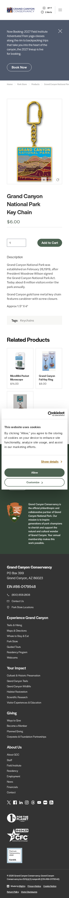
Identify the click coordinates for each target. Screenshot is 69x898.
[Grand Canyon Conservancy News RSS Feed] (51, 802)
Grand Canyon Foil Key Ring (47, 377)
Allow (34, 472)
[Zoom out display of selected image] (50, 179)
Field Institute (14, 765)
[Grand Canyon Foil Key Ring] (49, 361)
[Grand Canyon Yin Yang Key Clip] (20, 404)
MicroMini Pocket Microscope (19, 377)
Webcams (12, 657)
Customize (32, 482)
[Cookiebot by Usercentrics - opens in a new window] (49, 413)
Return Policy (13, 891)
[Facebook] (15, 802)
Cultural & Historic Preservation (23, 675)
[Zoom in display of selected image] (44, 179)
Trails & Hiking (14, 625)
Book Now (19, 67)
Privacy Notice (34, 886)
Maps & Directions (17, 630)
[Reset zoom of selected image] (57, 179)
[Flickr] (45, 802)
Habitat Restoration (17, 691)
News (10, 781)
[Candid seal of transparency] (34, 855)
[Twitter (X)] (9, 802)
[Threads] (33, 802)
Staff (9, 760)
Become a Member (17, 726)
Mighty (22, 886)
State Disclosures (29, 891)
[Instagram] (27, 802)
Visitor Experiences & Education (24, 702)
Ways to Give (14, 720)
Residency (12, 771)
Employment (13, 776)
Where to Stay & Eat (18, 636)
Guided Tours (14, 647)
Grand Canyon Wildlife (19, 686)
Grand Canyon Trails (17, 681)
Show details (49, 461)
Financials (12, 787)
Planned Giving (15, 731)
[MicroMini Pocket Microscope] (20, 361)
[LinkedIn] (21, 802)
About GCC (13, 754)
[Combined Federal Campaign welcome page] (34, 835)
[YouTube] (39, 802)
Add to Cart (49, 242)
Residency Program (17, 652)
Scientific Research (17, 697)
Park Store (12, 641)
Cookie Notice (49, 886)
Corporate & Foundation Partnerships (26, 736)
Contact (11, 792)
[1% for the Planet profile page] (34, 818)
